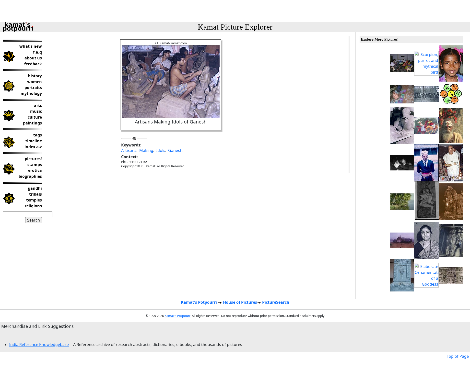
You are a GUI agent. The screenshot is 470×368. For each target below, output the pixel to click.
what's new (30, 46)
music (36, 111)
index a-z (33, 146)
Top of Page (458, 356)
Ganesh (175, 150)
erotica (35, 170)
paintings (32, 123)
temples (34, 200)
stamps (34, 164)
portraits (33, 87)
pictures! (33, 158)
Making (146, 150)
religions (33, 206)
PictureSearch (275, 302)
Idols (160, 150)
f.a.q (37, 52)
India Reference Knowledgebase (39, 344)
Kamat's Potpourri (199, 302)
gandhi (35, 188)
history (35, 75)
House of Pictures (240, 302)
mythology (31, 93)
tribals (35, 194)
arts (38, 105)
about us (33, 58)
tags (37, 135)
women (34, 81)
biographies (30, 176)
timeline (33, 141)
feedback (33, 64)
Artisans (128, 150)
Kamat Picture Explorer (235, 26)
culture (35, 117)
